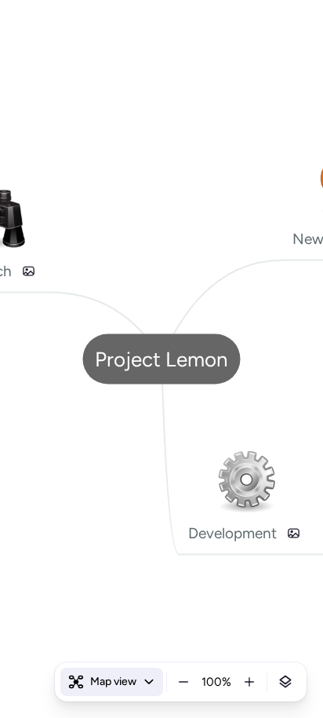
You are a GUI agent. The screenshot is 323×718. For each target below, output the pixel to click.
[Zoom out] (183, 682)
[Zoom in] (249, 682)
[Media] (29, 271)
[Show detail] (285, 682)
